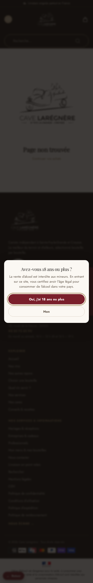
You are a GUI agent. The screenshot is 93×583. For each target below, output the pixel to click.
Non (46, 311)
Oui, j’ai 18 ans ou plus (46, 299)
